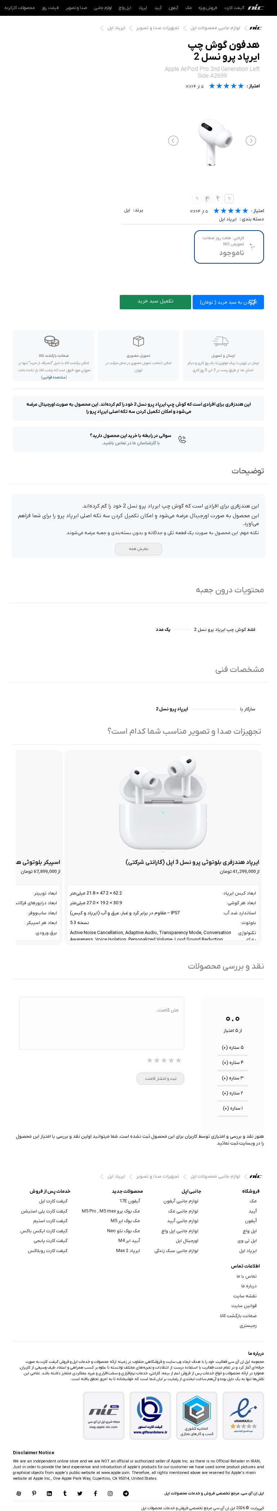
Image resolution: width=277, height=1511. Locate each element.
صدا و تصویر (76, 8)
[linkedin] (49, 1494)
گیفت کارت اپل (53, 1201)
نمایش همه (138, 548)
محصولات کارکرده (20, 8)
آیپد (158, 8)
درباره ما (249, 1286)
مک (188, 8)
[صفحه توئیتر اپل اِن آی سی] (80, 1494)
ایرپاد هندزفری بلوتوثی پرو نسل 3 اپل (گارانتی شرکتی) (192, 862)
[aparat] (19, 1494)
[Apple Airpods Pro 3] (163, 802)
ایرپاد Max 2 (128, 1251)
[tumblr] (65, 1494)
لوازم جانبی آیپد (182, 1221)
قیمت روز (50, 8)
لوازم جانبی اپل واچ (180, 1231)
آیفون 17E (129, 1201)
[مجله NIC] (104, 1416)
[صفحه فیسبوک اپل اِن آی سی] (95, 1494)
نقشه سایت (245, 1296)
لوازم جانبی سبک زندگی (176, 1251)
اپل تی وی (247, 1241)
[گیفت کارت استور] (150, 1416)
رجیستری (248, 1326)
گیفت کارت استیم (50, 1221)
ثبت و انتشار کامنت (160, 1078)
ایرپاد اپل (116, 28)
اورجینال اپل (187, 1241)
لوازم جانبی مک (183, 1211)
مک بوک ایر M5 (125, 1221)
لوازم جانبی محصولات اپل (215, 28)
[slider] (231, 212)
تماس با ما (247, 1276)
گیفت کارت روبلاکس (47, 1251)
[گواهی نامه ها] (243, 1415)
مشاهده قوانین (54, 377)
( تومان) (228, 302)
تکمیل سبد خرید (155, 301)
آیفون (173, 8)
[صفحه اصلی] (256, 8)
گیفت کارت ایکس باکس (43, 1231)
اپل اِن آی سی (257, 29)
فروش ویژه (208, 8)
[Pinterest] (34, 1494)
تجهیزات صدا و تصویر (157, 28)
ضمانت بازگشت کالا (238, 1316)
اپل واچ (125, 8)
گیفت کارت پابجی (50, 1241)
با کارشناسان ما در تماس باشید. (131, 443)
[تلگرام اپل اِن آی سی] (126, 1494)
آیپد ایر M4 (129, 1241)
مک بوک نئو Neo (123, 1231)
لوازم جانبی (102, 8)
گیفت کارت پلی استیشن (44, 1211)
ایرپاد (142, 8)
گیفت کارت (234, 8)
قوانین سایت (244, 1306)
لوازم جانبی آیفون (180, 1201)
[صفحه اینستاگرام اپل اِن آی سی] (110, 1494)
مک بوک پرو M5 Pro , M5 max (111, 1211)
